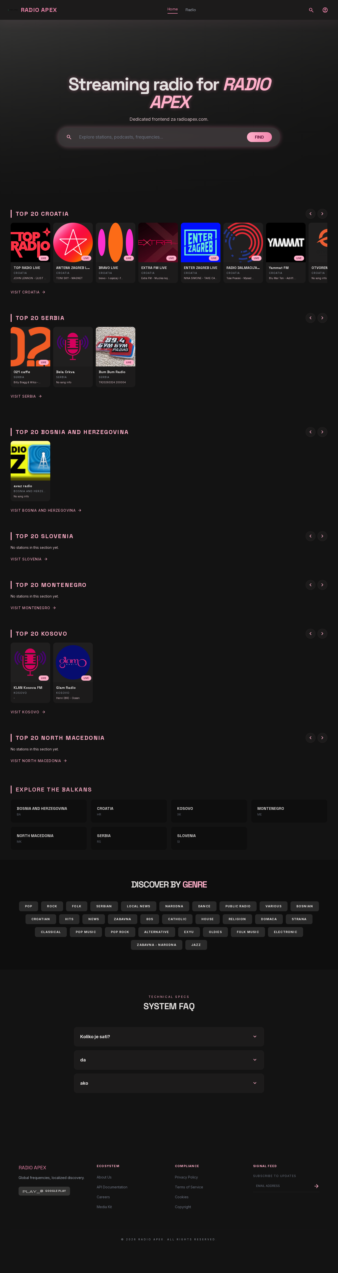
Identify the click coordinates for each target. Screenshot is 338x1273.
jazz (196, 945)
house (207, 919)
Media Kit (104, 1207)
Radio (191, 9)
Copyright (183, 1207)
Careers (103, 1197)
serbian (104, 906)
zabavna (122, 919)
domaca (269, 919)
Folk (76, 906)
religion (237, 919)
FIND (259, 137)
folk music (248, 932)
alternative (156, 932)
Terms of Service (189, 1187)
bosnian (304, 906)
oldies (215, 932)
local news (138, 906)
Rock (52, 906)
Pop (28, 906)
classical (51, 932)
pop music (86, 932)
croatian (40, 919)
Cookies (182, 1197)
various (273, 906)
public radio (238, 906)
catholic (177, 919)
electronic (285, 932)
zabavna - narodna (156, 945)
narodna (174, 906)
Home (173, 9)
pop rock (120, 932)
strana (299, 919)
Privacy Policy (186, 1177)
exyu (189, 932)
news (93, 919)
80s (149, 919)
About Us (104, 1177)
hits (69, 919)
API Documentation (112, 1187)
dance (204, 906)
